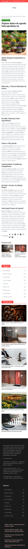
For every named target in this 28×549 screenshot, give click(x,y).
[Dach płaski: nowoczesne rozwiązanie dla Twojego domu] (14, 400)
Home (3, 16)
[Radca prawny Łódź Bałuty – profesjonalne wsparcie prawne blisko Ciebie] (14, 356)
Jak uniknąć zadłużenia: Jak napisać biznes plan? (12, 431)
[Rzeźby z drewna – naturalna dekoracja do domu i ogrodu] (14, 313)
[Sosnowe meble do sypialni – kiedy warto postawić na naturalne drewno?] (14, 335)
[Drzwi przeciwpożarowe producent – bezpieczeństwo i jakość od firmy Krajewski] (14, 378)
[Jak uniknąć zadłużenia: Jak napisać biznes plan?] (14, 422)
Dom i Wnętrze (8, 16)
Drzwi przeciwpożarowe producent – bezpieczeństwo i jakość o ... (20, 256)
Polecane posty (7, 302)
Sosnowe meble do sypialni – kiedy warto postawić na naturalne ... (7, 255)
